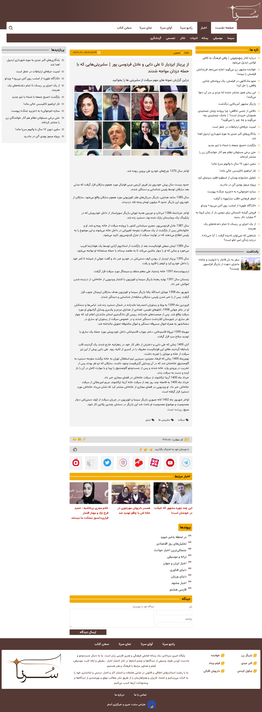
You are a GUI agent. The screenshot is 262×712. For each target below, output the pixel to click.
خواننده (215, 655)
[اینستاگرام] (123, 463)
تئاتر (183, 38)
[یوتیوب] (170, 463)
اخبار (204, 27)
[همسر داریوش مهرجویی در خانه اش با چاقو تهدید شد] (131, 493)
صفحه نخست (224, 27)
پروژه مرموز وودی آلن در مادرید (238, 184)
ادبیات (194, 38)
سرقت (181, 420)
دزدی (148, 420)
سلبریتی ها (164, 420)
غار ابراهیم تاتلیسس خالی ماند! (237, 170)
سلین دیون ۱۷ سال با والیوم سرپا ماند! (233, 164)
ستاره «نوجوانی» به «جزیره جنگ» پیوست (231, 191)
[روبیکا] (92, 463)
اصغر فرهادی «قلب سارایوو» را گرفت (234, 198)
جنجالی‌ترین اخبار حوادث (170, 550)
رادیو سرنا (186, 27)
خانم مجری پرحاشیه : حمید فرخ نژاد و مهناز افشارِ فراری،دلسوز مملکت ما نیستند (89, 513)
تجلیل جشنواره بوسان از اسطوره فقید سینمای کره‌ (227, 177)
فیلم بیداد (214, 663)
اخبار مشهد (178, 583)
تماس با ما (140, 695)
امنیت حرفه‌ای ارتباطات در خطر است (234, 127)
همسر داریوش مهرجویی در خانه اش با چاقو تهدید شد (133, 510)
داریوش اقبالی (211, 671)
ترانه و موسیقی (176, 556)
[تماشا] (139, 463)
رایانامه (188, 619)
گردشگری (156, 38)
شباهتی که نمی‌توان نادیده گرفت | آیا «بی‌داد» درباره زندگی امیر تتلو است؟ (229, 237)
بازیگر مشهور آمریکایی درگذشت (237, 104)
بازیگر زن (246, 655)
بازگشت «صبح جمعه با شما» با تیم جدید (232, 145)
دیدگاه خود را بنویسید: (143, 606)
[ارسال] (79, 439)
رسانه (205, 38)
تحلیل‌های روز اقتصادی (171, 543)
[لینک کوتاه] (84, 439)
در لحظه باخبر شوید (173, 537)
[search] (11, 28)
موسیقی (218, 38)
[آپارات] (154, 463)
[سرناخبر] (243, 11)
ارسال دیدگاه (88, 632)
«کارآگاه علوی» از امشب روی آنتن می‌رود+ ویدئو (228, 205)
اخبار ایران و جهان (174, 563)
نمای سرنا (146, 27)
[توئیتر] (145, 449)
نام (190, 607)
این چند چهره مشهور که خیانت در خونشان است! (173, 510)
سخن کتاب (124, 27)
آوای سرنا (166, 27)
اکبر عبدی (246, 663)
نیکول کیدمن (244, 671)
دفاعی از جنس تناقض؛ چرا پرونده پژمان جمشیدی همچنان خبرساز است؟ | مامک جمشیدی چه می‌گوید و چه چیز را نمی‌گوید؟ (227, 115)
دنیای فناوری (178, 569)
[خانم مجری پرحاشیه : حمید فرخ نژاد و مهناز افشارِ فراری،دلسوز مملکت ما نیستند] (89, 493)
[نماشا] (76, 463)
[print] (75, 439)
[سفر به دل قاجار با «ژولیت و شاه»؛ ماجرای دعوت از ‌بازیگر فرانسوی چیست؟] (250, 263)
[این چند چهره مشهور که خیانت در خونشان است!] (173, 493)
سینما (231, 38)
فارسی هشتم (178, 589)
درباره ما (120, 695)
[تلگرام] (150, 449)
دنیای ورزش (178, 576)
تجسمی (171, 38)
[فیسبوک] (140, 449)
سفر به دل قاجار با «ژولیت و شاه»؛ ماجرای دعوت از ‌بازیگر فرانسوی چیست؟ (219, 264)
